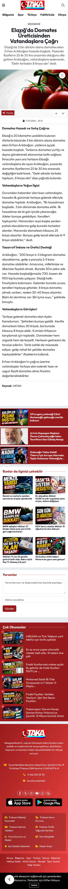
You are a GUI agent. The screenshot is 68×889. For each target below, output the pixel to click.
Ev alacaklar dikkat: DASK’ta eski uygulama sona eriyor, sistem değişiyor (50, 499)
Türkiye (32, 14)
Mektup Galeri (14, 861)
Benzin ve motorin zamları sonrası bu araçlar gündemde (17, 497)
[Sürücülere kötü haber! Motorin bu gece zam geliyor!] (50, 545)
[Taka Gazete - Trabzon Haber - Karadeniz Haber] (32, 5)
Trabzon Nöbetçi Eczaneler (15, 819)
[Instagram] (31, 793)
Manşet (41, 861)
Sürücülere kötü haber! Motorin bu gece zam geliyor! (50, 558)
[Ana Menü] (3, 5)
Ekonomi (34, 24)
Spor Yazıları (53, 861)
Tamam (34, 885)
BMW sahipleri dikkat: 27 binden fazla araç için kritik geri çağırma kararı (17, 529)
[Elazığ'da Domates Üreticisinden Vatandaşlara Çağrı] (34, 89)
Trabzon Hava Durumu (45, 819)
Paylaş (9, 112)
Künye (10, 857)
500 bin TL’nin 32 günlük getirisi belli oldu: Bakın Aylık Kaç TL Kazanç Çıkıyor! (17, 559)
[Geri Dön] (9, 879)
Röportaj (55, 857)
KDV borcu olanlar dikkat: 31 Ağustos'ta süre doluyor (50, 527)
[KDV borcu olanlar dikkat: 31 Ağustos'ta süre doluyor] (50, 515)
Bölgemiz (8, 14)
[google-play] (49, 802)
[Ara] (63, 5)
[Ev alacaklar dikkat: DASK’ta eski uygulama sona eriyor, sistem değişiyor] (50, 484)
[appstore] (19, 802)
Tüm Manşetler (46, 836)
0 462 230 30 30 (36, 774)
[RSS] (48, 793)
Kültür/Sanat (29, 861)
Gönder (9, 608)
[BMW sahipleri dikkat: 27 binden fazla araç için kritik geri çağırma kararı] (18, 515)
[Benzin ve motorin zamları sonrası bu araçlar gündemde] (18, 484)
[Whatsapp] (42, 793)
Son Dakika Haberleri (19, 846)
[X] (25, 793)
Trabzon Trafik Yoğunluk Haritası (44, 828)
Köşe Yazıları (34, 864)
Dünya (62, 14)
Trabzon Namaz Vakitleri (15, 828)
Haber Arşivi (45, 846)
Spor (21, 14)
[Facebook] (19, 793)
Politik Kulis (47, 14)
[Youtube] (37, 793)
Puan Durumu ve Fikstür (15, 838)
